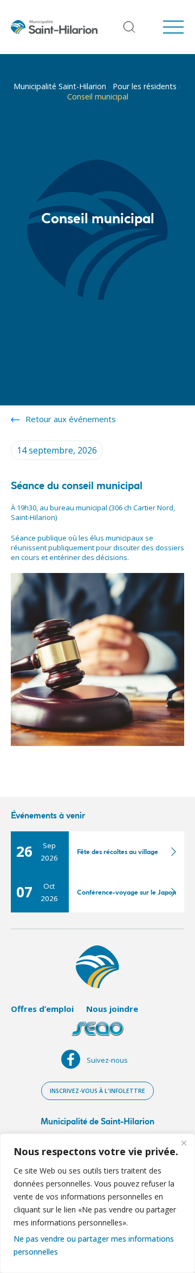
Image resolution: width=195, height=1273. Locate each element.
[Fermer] (183, 1142)
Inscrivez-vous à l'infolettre (97, 1091)
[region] (97, 1203)
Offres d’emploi (42, 1008)
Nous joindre (112, 1008)
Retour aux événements (70, 419)
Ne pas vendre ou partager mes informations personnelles (94, 1245)
